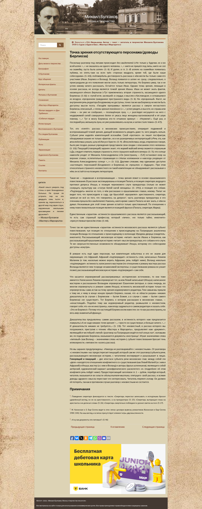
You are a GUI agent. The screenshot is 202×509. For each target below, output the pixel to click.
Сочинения (43, 100)
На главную (43, 58)
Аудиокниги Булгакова (48, 155)
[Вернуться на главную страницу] (101, 17)
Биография (43, 68)
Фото (40, 144)
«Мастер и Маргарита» (48, 105)
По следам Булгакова (48, 134)
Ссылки (41, 165)
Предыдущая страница (82, 426)
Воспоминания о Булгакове (50, 129)
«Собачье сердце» (46, 118)
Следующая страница (153, 426)
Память (41, 160)
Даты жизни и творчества (49, 63)
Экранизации (44, 150)
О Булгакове (43, 74)
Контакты (42, 170)
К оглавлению (118, 426)
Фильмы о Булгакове (47, 95)
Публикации (43, 139)
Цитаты (41, 89)
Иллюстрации (44, 123)
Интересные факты (47, 84)
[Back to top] (195, 502)
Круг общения (44, 79)
